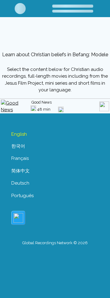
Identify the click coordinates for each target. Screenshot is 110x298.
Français (20, 158)
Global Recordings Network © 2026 (55, 243)
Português (22, 195)
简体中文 (20, 171)
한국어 (18, 146)
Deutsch (20, 183)
